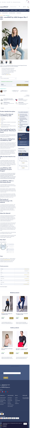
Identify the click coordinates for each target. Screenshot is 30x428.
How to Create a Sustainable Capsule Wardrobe (24, 116)
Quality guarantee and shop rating (3, 401)
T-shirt (28, 274)
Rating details (7, 15)
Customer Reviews (17, 400)
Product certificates (10, 406)
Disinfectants (9, 403)
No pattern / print (26, 278)
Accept (25, 423)
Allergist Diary (17, 403)
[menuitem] (1, 10)
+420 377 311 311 (16, 90)
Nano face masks (10, 400)
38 (26, 280)
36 (25, 280)
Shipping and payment (3, 397)
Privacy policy (2, 404)
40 (27, 280)
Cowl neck (25, 274)
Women (28, 276)
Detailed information (3, 88)
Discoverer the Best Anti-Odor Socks (24, 127)
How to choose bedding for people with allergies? (26, 398)
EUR (27, 0)
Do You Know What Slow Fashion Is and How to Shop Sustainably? (23, 119)
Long (28, 282)
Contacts (16, 397)
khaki (7, 74)
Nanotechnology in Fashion (23, 114)
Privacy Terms (15, 375)
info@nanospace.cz (23, 144)
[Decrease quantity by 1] (12, 85)
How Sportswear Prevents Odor (23, 122)
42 (28, 280)
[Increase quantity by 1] (15, 85)
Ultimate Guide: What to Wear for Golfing (24, 125)
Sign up (6, 377)
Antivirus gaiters (10, 397)
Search (19, 6)
